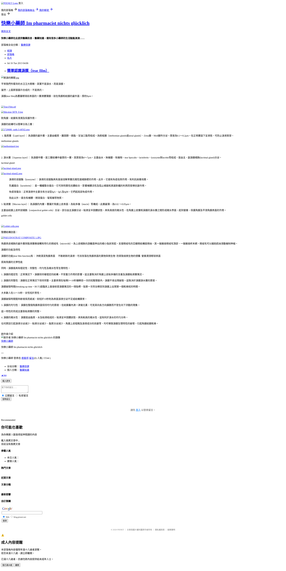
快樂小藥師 (7, 341)
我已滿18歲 (7, 565)
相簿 (9, 51)
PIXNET (120, 530)
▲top (4, 375)
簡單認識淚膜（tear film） (28, 70)
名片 (9, 58)
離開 (17, 565)
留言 (31, 358)
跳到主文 (6, 31)
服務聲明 (171, 530)
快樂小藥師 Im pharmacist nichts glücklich (45, 23)
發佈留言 (6, 399)
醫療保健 (25, 45)
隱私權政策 (160, 530)
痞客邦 (25, 358)
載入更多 (6, 381)
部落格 (10, 54)
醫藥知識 (24, 370)
